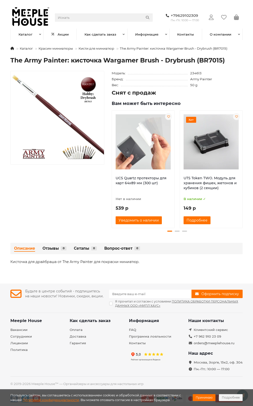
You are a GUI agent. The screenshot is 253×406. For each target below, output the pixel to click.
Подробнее (231, 397)
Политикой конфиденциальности (50, 400)
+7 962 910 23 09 (207, 336)
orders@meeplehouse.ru (214, 343)
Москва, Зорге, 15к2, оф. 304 (218, 362)
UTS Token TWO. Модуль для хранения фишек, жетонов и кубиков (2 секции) (210, 183)
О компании (220, 34)
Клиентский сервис (211, 330)
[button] (112, 168)
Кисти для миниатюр (96, 48)
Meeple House (26, 320)
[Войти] (211, 17)
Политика (19, 350)
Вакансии (18, 330)
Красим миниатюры (56, 48)
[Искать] (147, 17)
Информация (146, 34)
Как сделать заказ (100, 34)
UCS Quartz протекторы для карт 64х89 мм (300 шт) (141, 180)
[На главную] (12, 48)
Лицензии (19, 343)
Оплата (76, 330)
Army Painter (201, 79)
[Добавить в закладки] (168, 116)
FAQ (132, 330)
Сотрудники (21, 336)
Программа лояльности (150, 336)
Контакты (185, 34)
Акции (63, 34)
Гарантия (78, 343)
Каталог (25, 34)
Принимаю (204, 397)
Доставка (78, 336)
